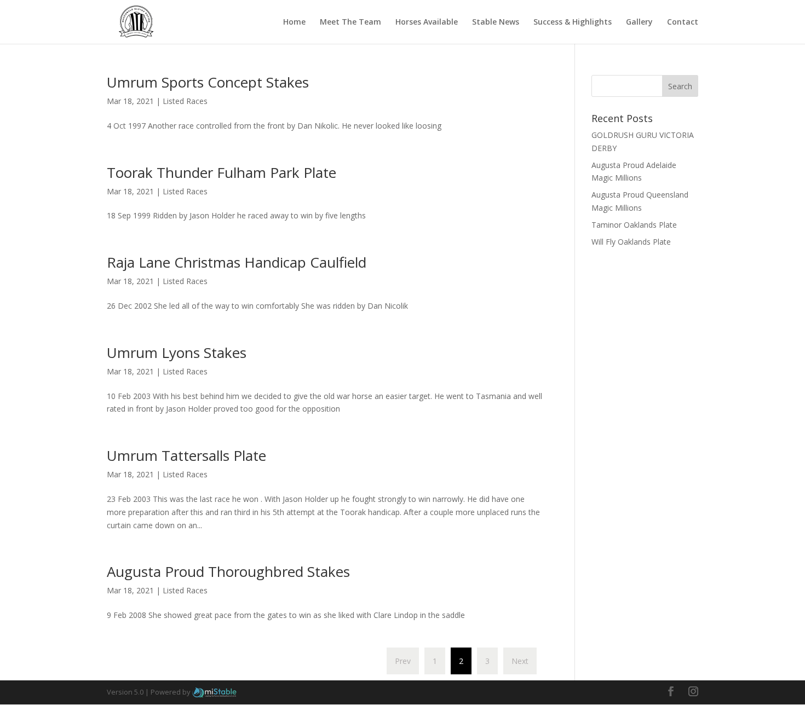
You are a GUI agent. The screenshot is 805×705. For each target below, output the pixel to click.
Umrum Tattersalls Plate (186, 455)
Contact (682, 22)
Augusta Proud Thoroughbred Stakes (228, 571)
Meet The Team (350, 22)
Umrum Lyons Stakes (176, 352)
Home (294, 22)
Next (519, 661)
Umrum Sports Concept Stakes (208, 82)
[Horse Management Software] (214, 692)
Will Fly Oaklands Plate (631, 241)
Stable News (495, 22)
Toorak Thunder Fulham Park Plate (221, 172)
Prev (403, 661)
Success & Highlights (572, 22)
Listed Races (185, 101)
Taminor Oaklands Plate (634, 224)
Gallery (639, 22)
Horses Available (426, 22)
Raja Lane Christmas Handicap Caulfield (236, 262)
